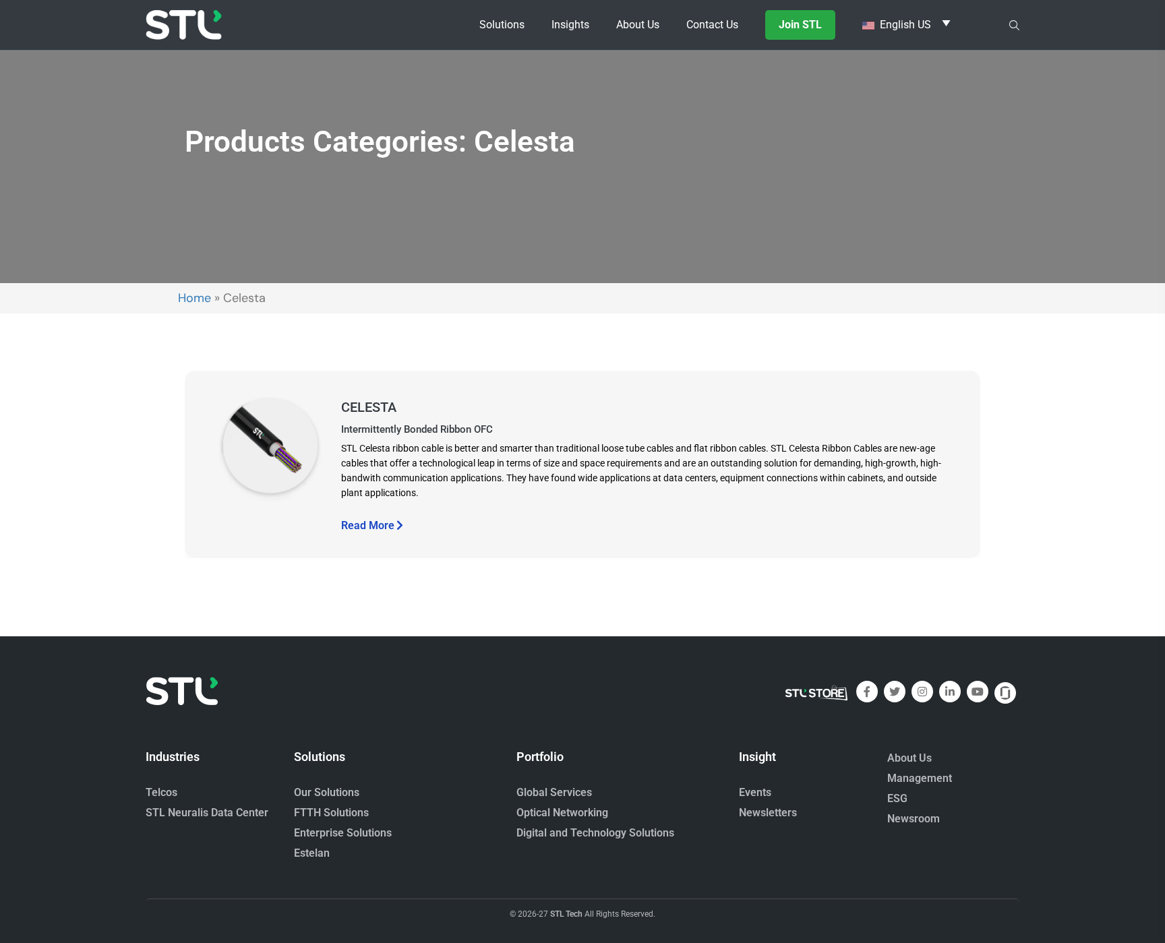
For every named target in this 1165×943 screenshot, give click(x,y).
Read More (367, 525)
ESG (897, 798)
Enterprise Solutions (343, 832)
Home (194, 298)
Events (755, 792)
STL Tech (566, 914)
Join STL (800, 24)
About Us (909, 758)
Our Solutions (326, 792)
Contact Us (712, 24)
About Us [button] (637, 24)
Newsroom (913, 818)
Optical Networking (562, 812)
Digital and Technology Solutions (595, 832)
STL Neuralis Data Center (207, 812)
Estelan (312, 853)
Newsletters (768, 812)
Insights (570, 24)
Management (919, 778)
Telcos (161, 792)
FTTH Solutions (331, 812)
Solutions (502, 24)
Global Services (554, 792)
